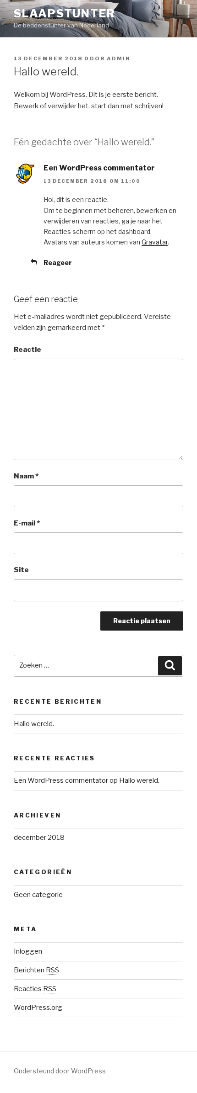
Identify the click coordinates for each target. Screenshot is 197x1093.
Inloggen (28, 951)
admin (119, 58)
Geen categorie (38, 895)
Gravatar (155, 242)
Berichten (36, 970)
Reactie (27, 349)
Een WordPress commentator (99, 168)
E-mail (27, 523)
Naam (26, 476)
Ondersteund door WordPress (60, 1071)
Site (21, 570)
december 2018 (39, 837)
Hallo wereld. (34, 724)
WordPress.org (38, 1007)
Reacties (35, 989)
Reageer (58, 262)
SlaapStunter (64, 13)
